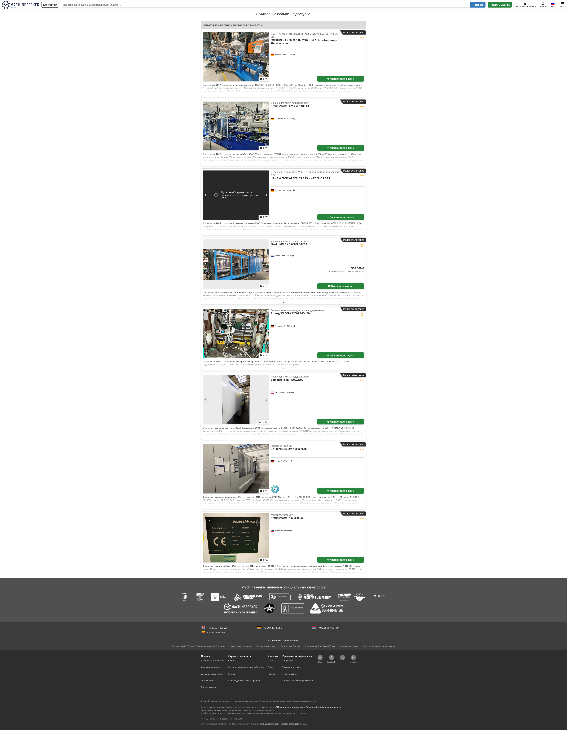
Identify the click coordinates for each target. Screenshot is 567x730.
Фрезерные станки (349, 646)
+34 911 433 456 (216, 632)
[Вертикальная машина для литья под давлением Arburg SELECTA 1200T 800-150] (236, 333)
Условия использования (291, 724)
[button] (562, 5)
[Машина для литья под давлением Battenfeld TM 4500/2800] (236, 399)
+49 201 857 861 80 (328, 627)
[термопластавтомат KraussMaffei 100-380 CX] (236, 538)
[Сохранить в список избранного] (362, 38)
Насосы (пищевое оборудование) (379, 646)
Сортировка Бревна (290, 646)
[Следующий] (266, 57)
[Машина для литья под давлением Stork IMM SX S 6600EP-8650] (236, 264)
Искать (479, 4)
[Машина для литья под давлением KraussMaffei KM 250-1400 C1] (236, 126)
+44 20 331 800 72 (217, 627)
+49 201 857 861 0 (272, 627)
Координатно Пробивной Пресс (320, 646)
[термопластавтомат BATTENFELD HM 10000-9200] (236, 468)
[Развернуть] (283, 94)
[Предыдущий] (206, 57)
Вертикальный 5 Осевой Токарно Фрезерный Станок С (198, 646)
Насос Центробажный (240, 646)
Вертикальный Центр (266, 646)
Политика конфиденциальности (265, 724)
